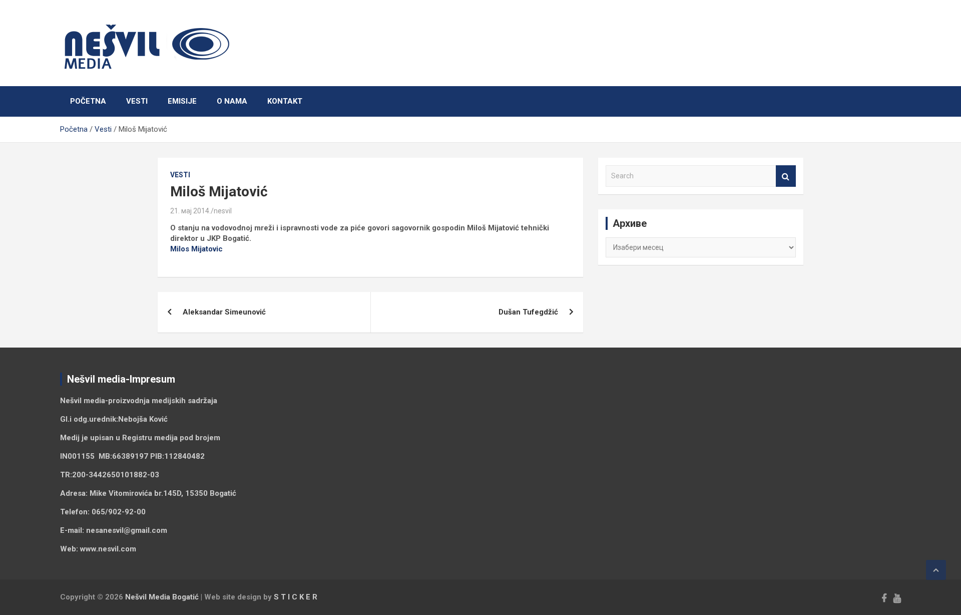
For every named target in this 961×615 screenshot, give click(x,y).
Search (786, 176)
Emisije (182, 101)
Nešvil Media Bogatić (162, 596)
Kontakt (284, 101)
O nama (232, 101)
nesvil (223, 211)
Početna (88, 101)
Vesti (137, 101)
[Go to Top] (936, 570)
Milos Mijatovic (196, 248)
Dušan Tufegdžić (528, 312)
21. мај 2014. (190, 211)
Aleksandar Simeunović (224, 312)
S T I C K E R (295, 596)
